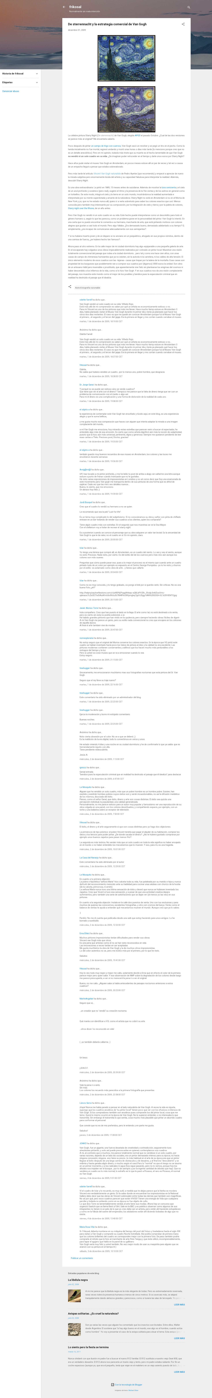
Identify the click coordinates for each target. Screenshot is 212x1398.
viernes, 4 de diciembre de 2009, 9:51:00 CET (100, 1178)
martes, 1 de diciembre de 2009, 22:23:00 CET (101, 701)
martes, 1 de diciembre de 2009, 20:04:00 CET (101, 572)
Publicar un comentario (82, 1258)
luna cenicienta (169, 187)
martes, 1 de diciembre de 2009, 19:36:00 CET (101, 461)
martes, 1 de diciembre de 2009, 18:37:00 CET (101, 356)
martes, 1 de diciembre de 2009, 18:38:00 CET (101, 376)
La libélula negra (78, 1279)
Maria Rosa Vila (87, 1227)
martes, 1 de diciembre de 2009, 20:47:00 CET (101, 629)
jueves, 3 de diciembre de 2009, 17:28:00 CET (101, 1135)
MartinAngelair (86, 998)
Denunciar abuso (10, 91)
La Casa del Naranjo (89, 857)
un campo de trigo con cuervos (106, 146)
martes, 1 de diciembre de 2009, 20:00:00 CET (101, 539)
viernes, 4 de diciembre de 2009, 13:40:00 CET (101, 1218)
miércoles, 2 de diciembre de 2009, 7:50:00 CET (102, 814)
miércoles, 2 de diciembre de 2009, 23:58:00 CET (102, 1094)
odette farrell (86, 299)
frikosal (75, 7)
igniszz (83, 767)
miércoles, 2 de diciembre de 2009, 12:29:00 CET (102, 866)
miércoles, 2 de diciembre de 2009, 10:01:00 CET (102, 849)
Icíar (82, 548)
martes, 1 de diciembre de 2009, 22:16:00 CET (101, 684)
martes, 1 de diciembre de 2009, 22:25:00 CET (101, 724)
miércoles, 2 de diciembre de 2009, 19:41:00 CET (102, 960)
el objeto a (85, 409)
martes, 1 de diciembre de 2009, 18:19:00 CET (101, 321)
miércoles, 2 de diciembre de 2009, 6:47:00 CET (102, 779)
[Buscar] (189, 7)
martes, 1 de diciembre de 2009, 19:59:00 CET (101, 494)
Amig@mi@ (85, 469)
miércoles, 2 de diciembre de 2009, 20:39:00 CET (102, 1072)
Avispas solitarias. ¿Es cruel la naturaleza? (93, 1313)
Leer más (179, 1304)
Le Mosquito (85, 787)
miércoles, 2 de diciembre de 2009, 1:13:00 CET (102, 759)
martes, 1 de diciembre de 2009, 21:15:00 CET (101, 659)
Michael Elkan (133, 1390)
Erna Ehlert (85, 933)
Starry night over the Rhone (81, 208)
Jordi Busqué (86, 502)
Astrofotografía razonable (87, 287)
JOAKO (83, 1143)
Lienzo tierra (85, 1103)
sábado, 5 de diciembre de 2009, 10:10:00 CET (101, 1251)
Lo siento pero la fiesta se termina (88, 1347)
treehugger (85, 668)
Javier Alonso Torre (89, 608)
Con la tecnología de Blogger (128, 1384)
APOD (137, 135)
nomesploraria (86, 638)
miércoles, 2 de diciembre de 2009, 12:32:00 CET (102, 925)
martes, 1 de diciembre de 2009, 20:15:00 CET (101, 599)
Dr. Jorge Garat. (87, 384)
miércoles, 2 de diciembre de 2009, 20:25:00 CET (102, 990)
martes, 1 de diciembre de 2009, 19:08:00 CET (101, 401)
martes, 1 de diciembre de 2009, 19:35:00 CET (101, 441)
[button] (183, 24)
